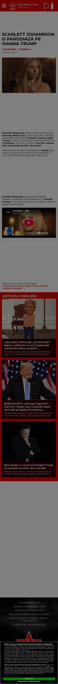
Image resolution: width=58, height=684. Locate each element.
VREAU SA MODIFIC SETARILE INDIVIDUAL (29, 681)
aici (21, 658)
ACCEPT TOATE (29, 678)
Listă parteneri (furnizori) (10, 675)
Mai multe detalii (24, 649)
